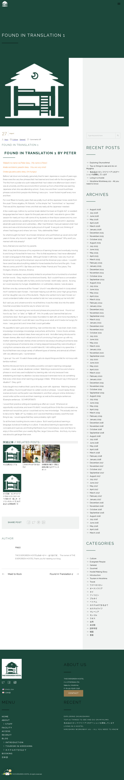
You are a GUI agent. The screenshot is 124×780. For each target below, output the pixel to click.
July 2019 (94, 399)
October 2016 (96, 509)
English (9, 689)
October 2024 (96, 276)
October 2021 (96, 333)
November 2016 (97, 506)
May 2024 (94, 293)
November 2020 (97, 353)
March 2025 (95, 259)
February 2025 (96, 263)
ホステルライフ (96, 608)
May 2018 (94, 446)
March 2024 (95, 299)
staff (8, 724)
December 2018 (96, 423)
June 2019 (94, 403)
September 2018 (97, 433)
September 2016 (97, 513)
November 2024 (97, 273)
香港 (91, 635)
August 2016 (95, 516)
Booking (7, 753)
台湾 (91, 622)
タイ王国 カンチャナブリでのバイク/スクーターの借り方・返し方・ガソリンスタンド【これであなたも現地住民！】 (11, 499)
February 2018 (96, 456)
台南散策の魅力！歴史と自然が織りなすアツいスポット (50, 467)
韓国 (91, 632)
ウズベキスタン (96, 585)
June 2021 (94, 339)
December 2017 (96, 463)
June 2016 (94, 523)
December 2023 (97, 309)
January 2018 (95, 459)
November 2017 (96, 466)
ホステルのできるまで (99, 605)
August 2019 (95, 396)
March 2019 (95, 413)
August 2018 (95, 436)
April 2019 (94, 409)
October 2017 (96, 469)
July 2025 (94, 246)
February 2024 (96, 303)
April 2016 (94, 529)
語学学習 (93, 628)
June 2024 (94, 289)
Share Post (15, 522)
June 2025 (94, 249)
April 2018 (94, 449)
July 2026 (94, 213)
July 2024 (94, 286)
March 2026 (95, 226)
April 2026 (94, 223)
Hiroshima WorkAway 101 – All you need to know (91, 729)
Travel (92, 582)
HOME (5, 717)
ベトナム (93, 602)
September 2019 (97, 393)
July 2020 (94, 359)
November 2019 (97, 386)
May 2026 (94, 219)
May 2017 (94, 486)
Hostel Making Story (98, 572)
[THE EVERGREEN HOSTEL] (10, 4)
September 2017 (97, 473)
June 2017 (94, 483)
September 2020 (97, 356)
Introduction (95, 575)
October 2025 (96, 239)
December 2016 (97, 503)
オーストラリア (96, 588)
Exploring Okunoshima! (100, 163)
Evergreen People (97, 562)
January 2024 (95, 306)
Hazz (6, 139)
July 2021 (94, 336)
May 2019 (94, 406)
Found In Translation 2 (61, 574)
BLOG (5, 738)
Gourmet (93, 568)
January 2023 (95, 323)
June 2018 (94, 443)
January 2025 (95, 266)
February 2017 (96, 496)
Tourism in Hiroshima (98, 578)
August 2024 (95, 283)
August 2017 (95, 476)
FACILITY (7, 728)
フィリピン (94, 595)
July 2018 (94, 439)
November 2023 (97, 313)
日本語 (5, 757)
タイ (91, 592)
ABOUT (6, 720)
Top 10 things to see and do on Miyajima (86, 720)
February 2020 (96, 376)
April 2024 (94, 296)
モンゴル (93, 615)
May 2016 (94, 526)
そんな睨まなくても (10, 464)
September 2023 (97, 316)
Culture (15, 139)
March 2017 (95, 493)
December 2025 (97, 233)
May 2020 (94, 366)
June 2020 (94, 363)
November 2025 (97, 236)
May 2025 (94, 253)
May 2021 (94, 343)
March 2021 (95, 346)
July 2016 (94, 519)
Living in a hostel (97, 178)
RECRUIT (7, 735)
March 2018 (95, 453)
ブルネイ (93, 598)
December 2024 (97, 269)
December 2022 (97, 326)
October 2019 (96, 389)
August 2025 (95, 243)
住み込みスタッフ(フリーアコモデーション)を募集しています (89, 723)
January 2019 (95, 419)
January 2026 (95, 229)
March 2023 (95, 319)
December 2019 (97, 383)
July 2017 (94, 479)
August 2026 (95, 209)
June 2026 (94, 216)
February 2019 (96, 416)
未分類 (92, 625)
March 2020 (95, 373)
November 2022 (97, 329)
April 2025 (94, 256)
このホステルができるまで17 (31, 466)
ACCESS (6, 731)
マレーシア (94, 612)
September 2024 (97, 279)
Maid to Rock (15, 574)
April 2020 (94, 369)
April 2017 (94, 489)
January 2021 (95, 349)
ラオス (92, 618)
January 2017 (95, 499)
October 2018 (96, 429)
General (22, 139)
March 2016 (95, 533)
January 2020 (95, 379)
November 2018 (96, 426)
